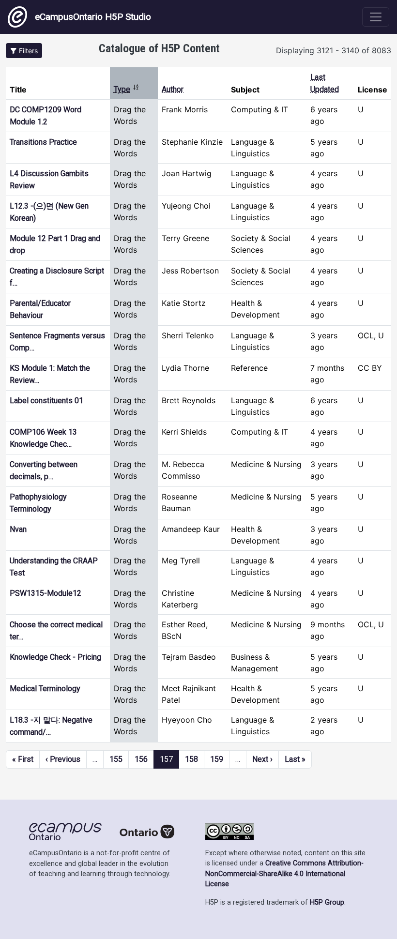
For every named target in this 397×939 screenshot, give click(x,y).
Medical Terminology (45, 688)
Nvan (18, 529)
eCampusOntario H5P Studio (93, 16)
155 (115, 759)
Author (172, 89)
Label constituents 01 (46, 400)
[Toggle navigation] (375, 17)
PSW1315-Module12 (45, 593)
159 (216, 759)
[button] (24, 50)
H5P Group (327, 902)
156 (141, 759)
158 (191, 759)
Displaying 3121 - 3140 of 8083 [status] (333, 50)
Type (126, 89)
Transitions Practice (43, 142)
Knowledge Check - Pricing (55, 657)
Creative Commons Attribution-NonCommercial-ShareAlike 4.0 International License (284, 873)
